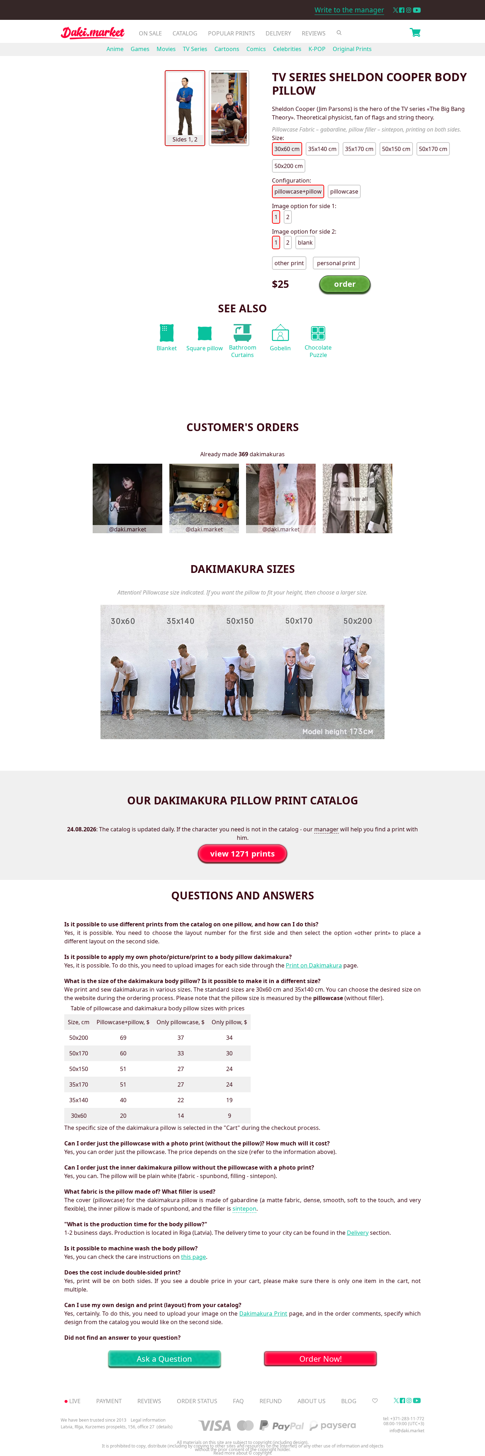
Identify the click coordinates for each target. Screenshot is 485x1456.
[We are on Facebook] (401, 10)
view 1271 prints (242, 853)
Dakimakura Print (263, 1313)
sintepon (244, 1208)
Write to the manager (349, 10)
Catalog (185, 33)
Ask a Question (164, 1358)
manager (326, 829)
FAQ (238, 1401)
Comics (256, 49)
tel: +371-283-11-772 (403, 1419)
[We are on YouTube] (417, 10)
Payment (109, 1401)
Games (140, 49)
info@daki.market (406, 1431)
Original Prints (352, 49)
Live (75, 1401)
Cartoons (226, 49)
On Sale (150, 33)
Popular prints (231, 33)
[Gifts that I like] (375, 1401)
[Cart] (415, 33)
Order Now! (320, 1358)
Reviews (314, 33)
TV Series (195, 49)
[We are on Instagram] (408, 10)
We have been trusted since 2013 (93, 1420)
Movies (166, 49)
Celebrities (287, 49)
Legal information (148, 1420)
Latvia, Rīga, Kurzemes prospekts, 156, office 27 (107, 1426)
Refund (271, 1401)
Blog (348, 1401)
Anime (115, 49)
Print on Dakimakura (314, 965)
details (164, 1426)
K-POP (317, 49)
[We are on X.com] (395, 10)
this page (193, 1257)
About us (312, 1401)
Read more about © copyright (242, 1453)
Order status (197, 1401)
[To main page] (93, 35)
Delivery (278, 33)
